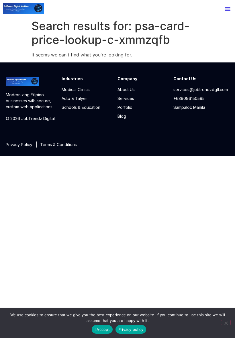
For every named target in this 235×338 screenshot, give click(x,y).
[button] (227, 8)
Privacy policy (131, 329)
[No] (226, 322)
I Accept (102, 329)
